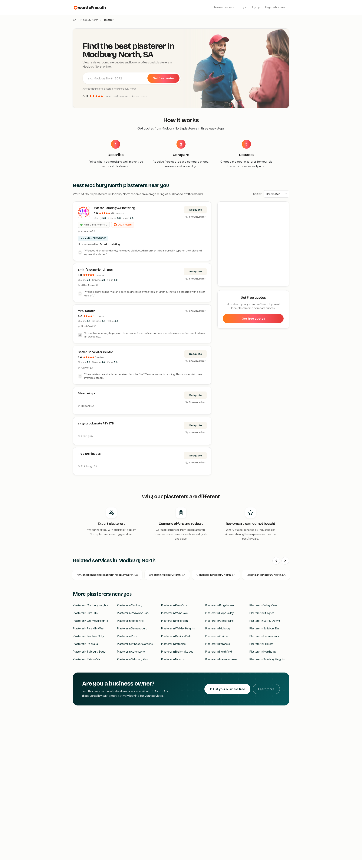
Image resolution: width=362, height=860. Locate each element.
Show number (197, 216)
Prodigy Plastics (89, 454)
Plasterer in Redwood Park (133, 613)
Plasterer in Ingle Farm (174, 620)
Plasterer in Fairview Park (264, 636)
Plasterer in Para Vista (174, 605)
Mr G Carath (86, 311)
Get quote (195, 209)
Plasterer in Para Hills (85, 613)
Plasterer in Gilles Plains (219, 620)
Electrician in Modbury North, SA (266, 574)
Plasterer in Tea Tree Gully (88, 636)
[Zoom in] (284, 206)
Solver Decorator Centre (95, 352)
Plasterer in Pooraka (85, 643)
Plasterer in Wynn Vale (174, 613)
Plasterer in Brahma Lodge (177, 651)
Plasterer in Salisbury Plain (133, 659)
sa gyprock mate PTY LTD (96, 423)
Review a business (224, 7)
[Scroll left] (276, 560)
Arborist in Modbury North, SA (167, 574)
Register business (275, 7)
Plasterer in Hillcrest (261, 643)
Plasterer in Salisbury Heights (267, 659)
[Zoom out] (284, 212)
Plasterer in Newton (173, 659)
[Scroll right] (285, 560)
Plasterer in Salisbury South (89, 651)
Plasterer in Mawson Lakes (221, 659)
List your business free (229, 689)
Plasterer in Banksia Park (176, 636)
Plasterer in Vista (127, 636)
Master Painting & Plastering (114, 208)
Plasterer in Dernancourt (132, 628)
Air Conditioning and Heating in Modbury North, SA (107, 574)
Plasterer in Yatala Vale (86, 659)
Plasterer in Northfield (218, 651)
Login (243, 7)
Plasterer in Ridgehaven (219, 605)
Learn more (266, 689)
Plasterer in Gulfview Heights (90, 620)
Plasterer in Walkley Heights (178, 628)
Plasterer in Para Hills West (88, 628)
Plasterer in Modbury (129, 605)
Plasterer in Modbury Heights (90, 605)
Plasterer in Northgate (263, 651)
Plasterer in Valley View (263, 605)
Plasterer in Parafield (217, 643)
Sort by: (257, 193)
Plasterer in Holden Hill (130, 620)
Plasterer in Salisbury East (265, 628)
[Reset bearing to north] (284, 217)
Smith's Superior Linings (95, 269)
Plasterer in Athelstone (131, 651)
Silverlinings (86, 393)
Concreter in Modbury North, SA (215, 574)
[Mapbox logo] (227, 283)
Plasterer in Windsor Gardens (135, 643)
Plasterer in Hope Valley (219, 613)
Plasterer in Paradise (173, 643)
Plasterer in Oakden (217, 636)
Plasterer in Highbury (218, 628)
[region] (253, 244)
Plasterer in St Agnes (261, 613)
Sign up (256, 7)
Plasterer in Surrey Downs (265, 620)
